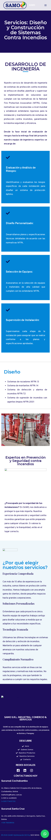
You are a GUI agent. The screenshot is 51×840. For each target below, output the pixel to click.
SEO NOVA (35, 835)
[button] (4, 429)
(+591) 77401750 (8, 801)
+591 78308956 (7, 823)
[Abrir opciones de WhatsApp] (45, 834)
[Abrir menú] (45, 5)
